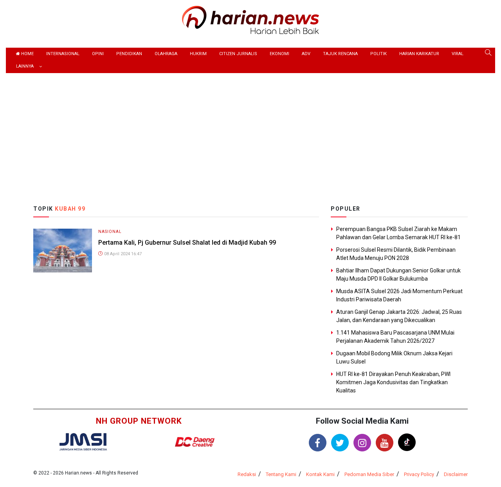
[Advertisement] (250, 131)
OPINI (98, 53)
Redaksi (247, 474)
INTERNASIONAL (62, 53)
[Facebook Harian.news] (317, 442)
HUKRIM (198, 53)
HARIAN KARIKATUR (419, 53)
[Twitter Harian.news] (340, 442)
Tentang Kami (281, 474)
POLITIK (378, 53)
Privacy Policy (419, 474)
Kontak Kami (320, 474)
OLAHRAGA (166, 53)
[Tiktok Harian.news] (407, 442)
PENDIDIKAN (129, 53)
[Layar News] (83, 441)
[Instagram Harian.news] (362, 442)
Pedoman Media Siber (369, 474)
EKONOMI (279, 53)
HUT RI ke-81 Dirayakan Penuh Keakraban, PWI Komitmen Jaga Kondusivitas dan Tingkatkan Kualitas (393, 382)
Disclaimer (456, 474)
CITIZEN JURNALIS (238, 53)
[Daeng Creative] (194, 442)
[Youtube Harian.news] (384, 442)
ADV (306, 53)
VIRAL (457, 53)
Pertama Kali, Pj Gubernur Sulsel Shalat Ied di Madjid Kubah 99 (187, 242)
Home (27, 53)
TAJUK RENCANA (340, 53)
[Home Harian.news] (250, 19)
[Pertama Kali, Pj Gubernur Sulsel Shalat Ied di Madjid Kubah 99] (62, 250)
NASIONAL (110, 231)
